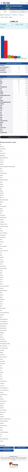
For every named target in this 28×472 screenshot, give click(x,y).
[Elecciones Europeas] (14, 6)
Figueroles (2, 261)
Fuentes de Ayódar (3, 268)
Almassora (2, 159)
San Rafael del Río (3, 341)
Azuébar (1, 184)
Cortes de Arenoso (3, 246)
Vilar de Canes (2, 412)
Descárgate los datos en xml (14, 137)
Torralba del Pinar (3, 381)
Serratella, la (2, 354)
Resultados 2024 (14, 8)
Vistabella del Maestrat (4, 432)
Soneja (1, 359)
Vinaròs (1, 429)
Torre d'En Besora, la (4, 387)
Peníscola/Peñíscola (3, 319)
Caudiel (1, 230)
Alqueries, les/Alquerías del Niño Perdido (7, 166)
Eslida (1, 255)
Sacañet (1, 337)
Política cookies (3, 458)
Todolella (1, 372)
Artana (1, 177)
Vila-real (1, 414)
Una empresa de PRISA (13, 464)
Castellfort (2, 219)
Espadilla (1, 257)
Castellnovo (2, 221)
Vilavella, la (2, 416)
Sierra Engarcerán (3, 356)
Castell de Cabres (3, 217)
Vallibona (1, 405)
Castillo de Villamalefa (4, 226)
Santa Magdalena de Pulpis (5, 343)
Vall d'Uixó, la (2, 403)
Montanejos (2, 299)
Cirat (1, 244)
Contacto (2, 457)
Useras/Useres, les (3, 394)
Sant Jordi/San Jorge (4, 348)
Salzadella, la (2, 339)
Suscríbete (22, 2)
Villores (1, 427)
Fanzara (1, 259)
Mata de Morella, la (3, 290)
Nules (1, 306)
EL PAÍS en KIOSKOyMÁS (22, 458)
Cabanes (1, 210)
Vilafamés (2, 407)
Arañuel (1, 171)
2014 (14, 11)
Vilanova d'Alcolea (3, 410)
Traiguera (2, 392)
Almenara (2, 164)
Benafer (1, 190)
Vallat (1, 396)
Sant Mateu (2, 350)
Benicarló (2, 197)
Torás (1, 376)
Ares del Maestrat (3, 173)
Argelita (1, 175)
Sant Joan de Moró (3, 345)
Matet (1, 292)
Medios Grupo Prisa (13, 467)
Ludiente (1, 288)
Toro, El (1, 379)
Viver (1, 434)
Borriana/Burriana (3, 206)
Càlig (1, 213)
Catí (0, 228)
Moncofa (1, 294)
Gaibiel (1, 270)
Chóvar (1, 239)
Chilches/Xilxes (3, 235)
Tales (1, 365)
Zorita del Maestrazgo (4, 438)
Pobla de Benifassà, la (4, 323)
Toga (1, 374)
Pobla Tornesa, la (3, 325)
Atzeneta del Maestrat (4, 179)
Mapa (16, 458)
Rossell (1, 334)
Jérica (1, 281)
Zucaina (1, 441)
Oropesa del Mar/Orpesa (4, 312)
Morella (1, 301)
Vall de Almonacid (3, 401)
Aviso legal (17, 457)
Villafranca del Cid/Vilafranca (5, 418)
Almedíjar (2, 162)
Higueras (1, 277)
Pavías (1, 317)
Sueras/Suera (2, 363)
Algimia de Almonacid (4, 157)
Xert (1, 436)
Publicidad (13, 457)
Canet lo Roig (2, 215)
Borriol (1, 208)
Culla (1, 252)
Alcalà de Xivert (3, 148)
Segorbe (1, 352)
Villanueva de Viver (3, 425)
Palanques (2, 314)
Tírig (1, 370)
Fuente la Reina (3, 266)
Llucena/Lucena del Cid (4, 286)
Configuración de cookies (11, 458)
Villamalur (2, 423)
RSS (14, 459)
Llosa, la (1, 283)
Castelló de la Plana (3, 224)
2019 (5, 11)
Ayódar (1, 182)
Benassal (1, 195)
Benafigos (2, 193)
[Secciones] (1, 2)
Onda (1, 310)
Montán (1, 297)
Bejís (1, 188)
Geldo (1, 272)
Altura (1, 168)
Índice (12, 459)
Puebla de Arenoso (3, 330)
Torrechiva (2, 385)
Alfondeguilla (2, 155)
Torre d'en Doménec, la (4, 390)
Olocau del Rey (2, 308)
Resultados (7, 8)
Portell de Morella (3, 328)
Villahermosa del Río (3, 421)
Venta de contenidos (7, 457)
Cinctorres (2, 241)
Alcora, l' (1, 151)
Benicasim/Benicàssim (4, 199)
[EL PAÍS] (6, 2)
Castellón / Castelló (21, 447)
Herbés (1, 275)
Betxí (1, 204)
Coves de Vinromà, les (4, 250)
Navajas (1, 303)
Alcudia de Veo (2, 153)
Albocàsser (2, 146)
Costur (1, 248)
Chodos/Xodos (2, 237)
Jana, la (1, 279)
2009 (23, 11)
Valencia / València (6, 450)
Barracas (1, 186)
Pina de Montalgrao (3, 321)
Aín (0, 144)
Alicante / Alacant (6, 447)
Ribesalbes (2, 332)
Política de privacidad (22, 457)
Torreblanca (2, 383)
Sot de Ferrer (2, 361)
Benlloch (1, 202)
